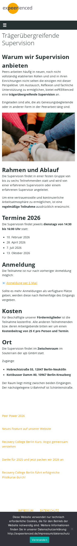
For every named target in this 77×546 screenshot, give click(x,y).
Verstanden (39, 539)
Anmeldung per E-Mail (21, 283)
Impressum (25, 510)
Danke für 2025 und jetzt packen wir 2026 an (33, 459)
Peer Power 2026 (13, 416)
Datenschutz (49, 510)
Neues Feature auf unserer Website (26, 429)
